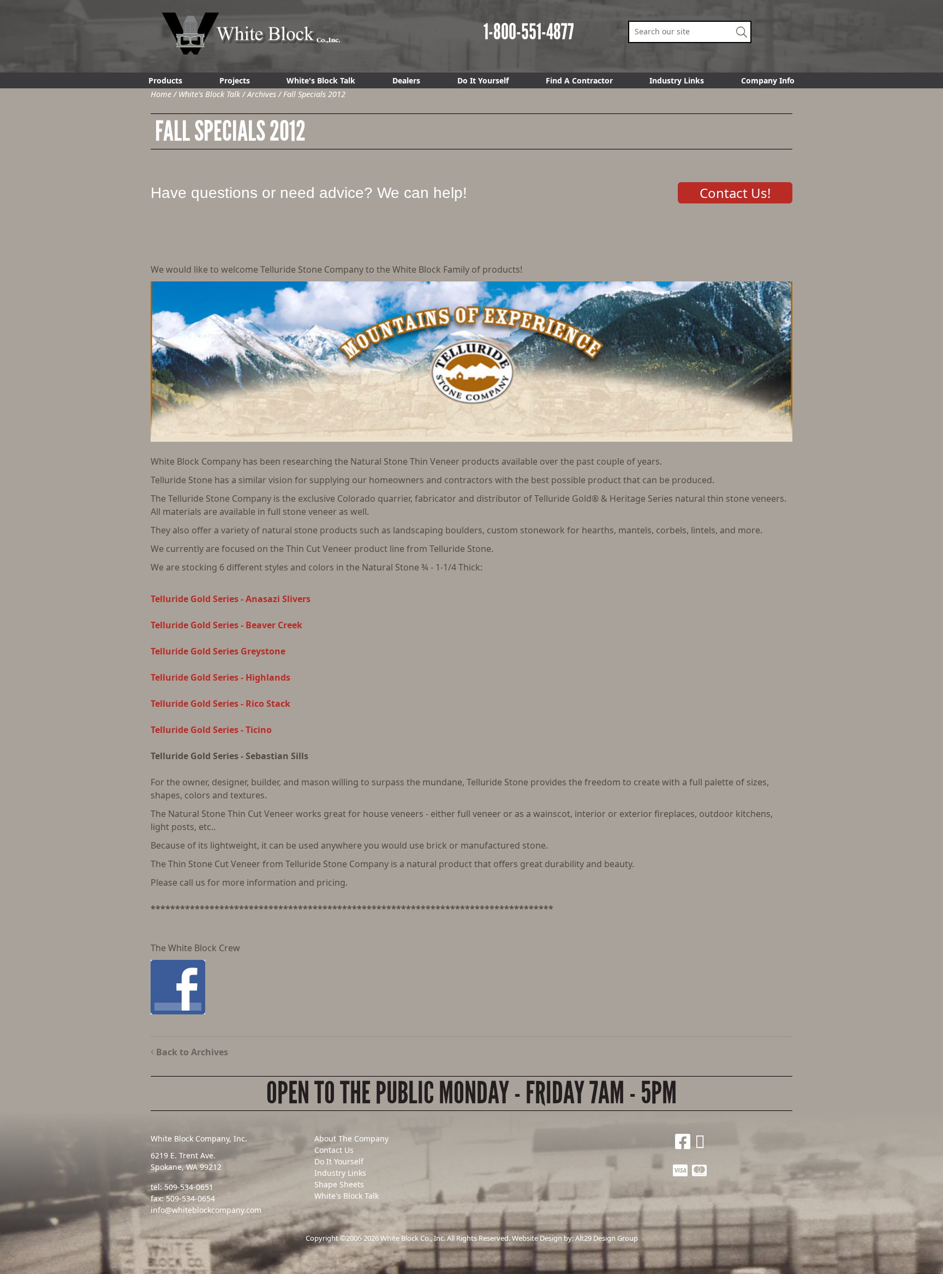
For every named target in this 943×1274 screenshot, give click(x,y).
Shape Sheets (339, 1184)
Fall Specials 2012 (314, 94)
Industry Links (676, 80)
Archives (261, 94)
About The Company (351, 1138)
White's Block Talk (321, 80)
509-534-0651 (188, 1187)
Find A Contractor (579, 80)
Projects (234, 80)
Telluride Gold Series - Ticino (211, 730)
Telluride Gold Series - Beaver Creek (226, 625)
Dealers (406, 80)
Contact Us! (735, 193)
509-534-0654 (190, 1198)
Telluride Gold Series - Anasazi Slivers (231, 599)
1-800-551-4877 (529, 32)
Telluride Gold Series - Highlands (220, 677)
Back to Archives (191, 1052)
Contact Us (334, 1150)
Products (165, 80)
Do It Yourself (483, 80)
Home (161, 94)
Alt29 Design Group (606, 1238)
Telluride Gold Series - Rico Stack (220, 704)
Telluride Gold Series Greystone (218, 651)
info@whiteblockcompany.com (206, 1210)
